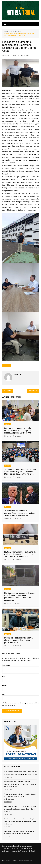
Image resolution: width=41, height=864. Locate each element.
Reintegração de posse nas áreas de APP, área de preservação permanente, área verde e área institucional (20, 821)
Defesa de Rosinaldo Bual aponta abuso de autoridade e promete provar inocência (18, 640)
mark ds (6, 55)
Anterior (8, 390)
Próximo (32, 390)
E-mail (4, 685)
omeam (7, 366)
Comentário (6, 665)
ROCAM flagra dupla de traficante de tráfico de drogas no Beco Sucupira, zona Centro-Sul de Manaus (20, 554)
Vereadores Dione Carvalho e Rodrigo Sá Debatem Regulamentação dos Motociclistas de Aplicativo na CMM (20, 471)
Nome (4, 677)
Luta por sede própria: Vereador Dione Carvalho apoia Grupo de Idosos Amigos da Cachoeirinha (17, 430)
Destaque (26, 55)
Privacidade (6, 861)
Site (3, 694)
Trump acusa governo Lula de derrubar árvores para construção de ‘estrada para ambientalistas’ (19, 513)
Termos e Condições (25, 861)
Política (14, 861)
